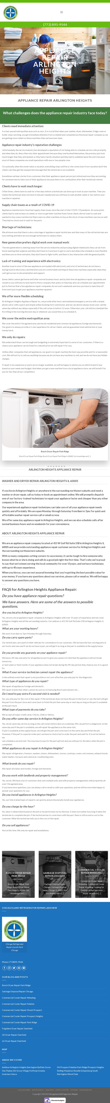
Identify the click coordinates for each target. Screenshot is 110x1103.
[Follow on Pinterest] (24, 968)
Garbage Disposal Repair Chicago (57, 451)
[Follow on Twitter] (14, 968)
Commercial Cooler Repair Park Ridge (19, 1022)
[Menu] (61, 12)
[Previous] (5, 422)
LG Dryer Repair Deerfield (14, 1041)
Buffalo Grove (44, 1067)
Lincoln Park (24, 1090)
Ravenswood (86, 1090)
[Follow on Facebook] (4, 968)
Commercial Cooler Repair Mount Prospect (22, 1010)
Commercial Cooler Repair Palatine (18, 1004)
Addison (6, 1067)
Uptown (74, 1090)
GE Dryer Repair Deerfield (14, 1034)
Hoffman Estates (37, 1070)
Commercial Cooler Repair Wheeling (92, 871)
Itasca (14, 1074)
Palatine (73, 1067)
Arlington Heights (18, 1067)
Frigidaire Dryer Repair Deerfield (17, 1028)
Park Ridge (82, 1067)
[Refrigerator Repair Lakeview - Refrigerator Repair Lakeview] (30, 12)
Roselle (77, 1070)
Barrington (32, 1067)
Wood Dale (72, 1074)
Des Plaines (7, 1070)
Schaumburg (86, 1070)
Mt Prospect (63, 1067)
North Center (62, 1090)
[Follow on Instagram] (9, 968)
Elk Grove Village (21, 1070)
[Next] (104, 422)
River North (37, 1090)
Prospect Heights (96, 1067)
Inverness (6, 1074)
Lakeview (49, 1090)
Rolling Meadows (65, 1070)
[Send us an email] (19, 968)
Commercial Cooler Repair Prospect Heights (22, 1016)
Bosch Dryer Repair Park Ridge (18, 874)
